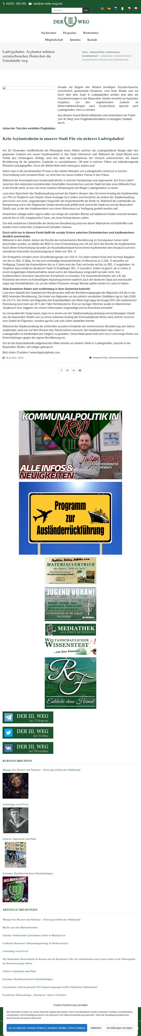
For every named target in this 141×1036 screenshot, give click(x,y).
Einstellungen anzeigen (120, 1027)
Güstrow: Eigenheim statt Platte (19, 971)
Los (86, 10)
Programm (69, 33)
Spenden (74, 39)
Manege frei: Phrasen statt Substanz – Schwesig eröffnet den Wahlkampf (41, 919)
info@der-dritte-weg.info (47, 3)
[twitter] (67, 370)
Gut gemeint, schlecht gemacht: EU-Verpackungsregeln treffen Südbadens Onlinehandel (50, 987)
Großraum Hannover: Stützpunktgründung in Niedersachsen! (35, 943)
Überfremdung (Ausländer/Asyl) (123, 357)
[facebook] (61, 370)
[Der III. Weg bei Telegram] (70, 717)
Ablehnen (96, 1027)
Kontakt (91, 39)
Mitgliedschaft (53, 39)
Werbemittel (90, 33)
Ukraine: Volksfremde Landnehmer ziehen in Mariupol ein (34, 935)
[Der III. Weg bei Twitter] (70, 733)
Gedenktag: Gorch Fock (15, 951)
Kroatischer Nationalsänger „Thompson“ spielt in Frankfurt (34, 995)
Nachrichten (48, 33)
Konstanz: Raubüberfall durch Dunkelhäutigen (28, 979)
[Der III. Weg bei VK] (70, 748)
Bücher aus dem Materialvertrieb (20, 927)
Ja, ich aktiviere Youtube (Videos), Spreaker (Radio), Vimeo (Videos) (46, 1027)
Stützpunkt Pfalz (100, 357)
